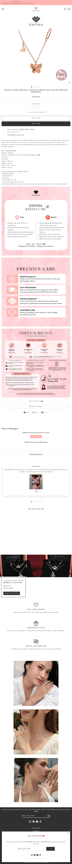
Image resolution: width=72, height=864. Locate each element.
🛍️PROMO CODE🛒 (36, 406)
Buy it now (36, 123)
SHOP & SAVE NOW (11, 593)
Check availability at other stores (15, 134)
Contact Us (36, 831)
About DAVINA (36, 828)
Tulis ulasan (36, 436)
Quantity (36, 104)
